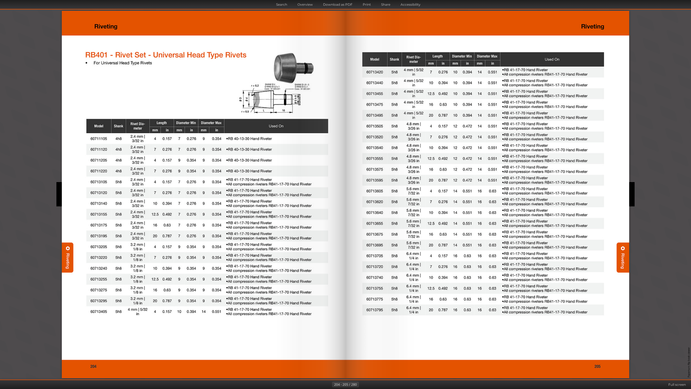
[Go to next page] (363, 384)
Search (281, 4)
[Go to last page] (372, 384)
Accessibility (411, 4)
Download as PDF (338, 4)
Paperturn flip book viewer (688, 362)
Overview (305, 4)
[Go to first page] (319, 384)
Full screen (677, 385)
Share (385, 4)
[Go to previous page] (327, 384)
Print (367, 4)
